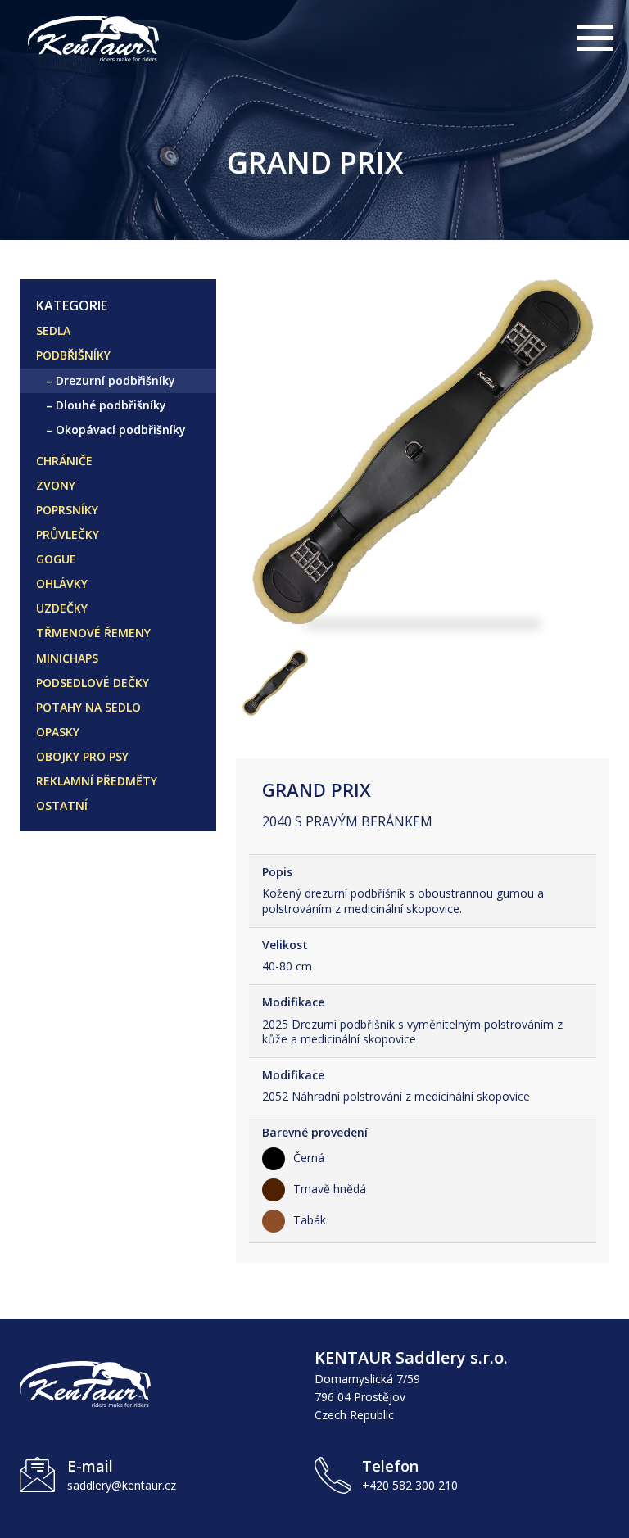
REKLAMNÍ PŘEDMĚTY (96, 781)
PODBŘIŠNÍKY (73, 355)
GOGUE (56, 559)
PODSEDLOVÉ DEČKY (92, 682)
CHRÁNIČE (64, 460)
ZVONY (55, 485)
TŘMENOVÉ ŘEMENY (93, 632)
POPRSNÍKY (67, 510)
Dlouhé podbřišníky (111, 405)
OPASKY (57, 732)
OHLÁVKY (62, 583)
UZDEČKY (62, 608)
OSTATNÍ (62, 805)
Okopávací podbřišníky (121, 429)
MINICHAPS (67, 658)
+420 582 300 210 (410, 1485)
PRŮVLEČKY (67, 534)
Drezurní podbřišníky (115, 380)
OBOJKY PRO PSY (82, 756)
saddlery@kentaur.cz (121, 1485)
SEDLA (53, 330)
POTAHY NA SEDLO (88, 707)
